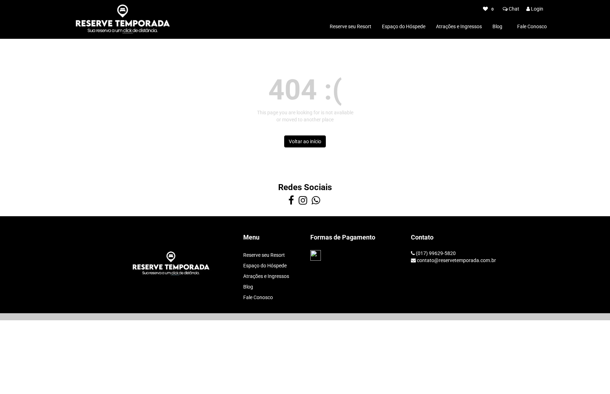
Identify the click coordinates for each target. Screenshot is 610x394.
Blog (497, 26)
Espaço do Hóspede (403, 26)
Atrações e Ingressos (459, 26)
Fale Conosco (532, 26)
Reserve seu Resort (350, 26)
